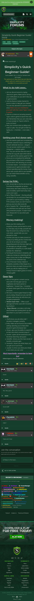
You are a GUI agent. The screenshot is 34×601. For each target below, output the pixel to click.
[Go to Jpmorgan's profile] (3, 402)
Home (9, 563)
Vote (9, 570)
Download (9, 578)
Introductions (25, 587)
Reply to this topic (17, 48)
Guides (25, 570)
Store (9, 568)
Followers (16, 465)
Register (9, 582)
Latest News (25, 565)
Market (25, 585)
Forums (9, 565)
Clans (25, 563)
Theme (7, 513)
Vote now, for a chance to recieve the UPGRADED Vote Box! (15, 3)
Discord (9, 580)
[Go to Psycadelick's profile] (3, 418)
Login (9, 585)
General (25, 578)
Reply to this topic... (10, 460)
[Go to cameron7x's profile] (3, 54)
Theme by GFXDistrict (23, 513)
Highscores (9, 572)
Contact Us (13, 513)
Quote (6, 363)
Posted (12, 55)
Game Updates (25, 568)
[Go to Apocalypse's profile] (3, 369)
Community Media (9, 587)
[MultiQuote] (2, 364)
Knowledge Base (25, 572)
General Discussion (23, 39)
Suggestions (25, 580)
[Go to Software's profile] (3, 434)
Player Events (25, 582)
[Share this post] (28, 55)
